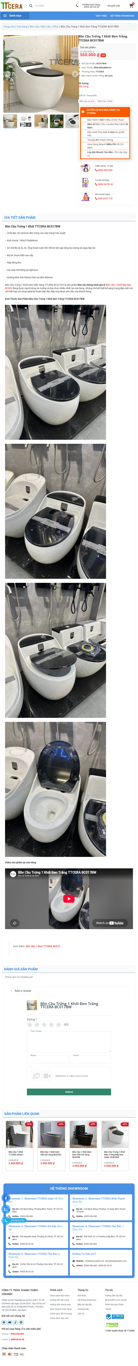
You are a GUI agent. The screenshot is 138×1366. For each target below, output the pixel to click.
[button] (90, 5)
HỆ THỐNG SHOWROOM (122, 16)
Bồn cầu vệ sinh (87, 101)
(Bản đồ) (77, 1201)
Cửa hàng (22, 26)
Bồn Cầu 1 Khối (49, 26)
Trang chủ (9, 26)
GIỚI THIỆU (101, 16)
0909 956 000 (104, 170)
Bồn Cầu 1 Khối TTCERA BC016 (43, 946)
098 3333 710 (104, 198)
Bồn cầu (34, 26)
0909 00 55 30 (105, 184)
